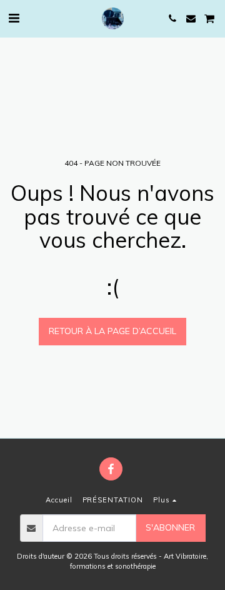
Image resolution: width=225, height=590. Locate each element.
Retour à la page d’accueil (112, 331)
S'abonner (170, 527)
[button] (13, 18)
